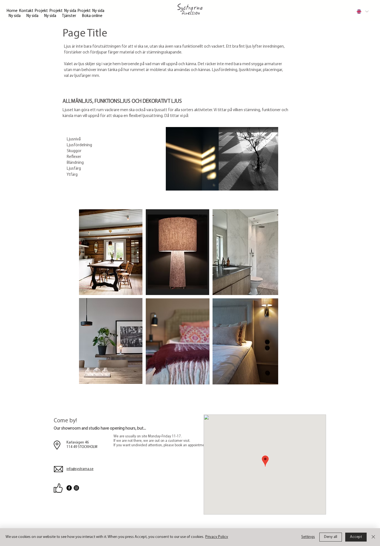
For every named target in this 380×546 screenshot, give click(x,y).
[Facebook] (69, 488)
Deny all (330, 537)
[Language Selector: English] (362, 11)
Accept (356, 537)
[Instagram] (76, 488)
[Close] (373, 537)
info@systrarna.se (79, 469)
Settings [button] (308, 537)
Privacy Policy (216, 537)
